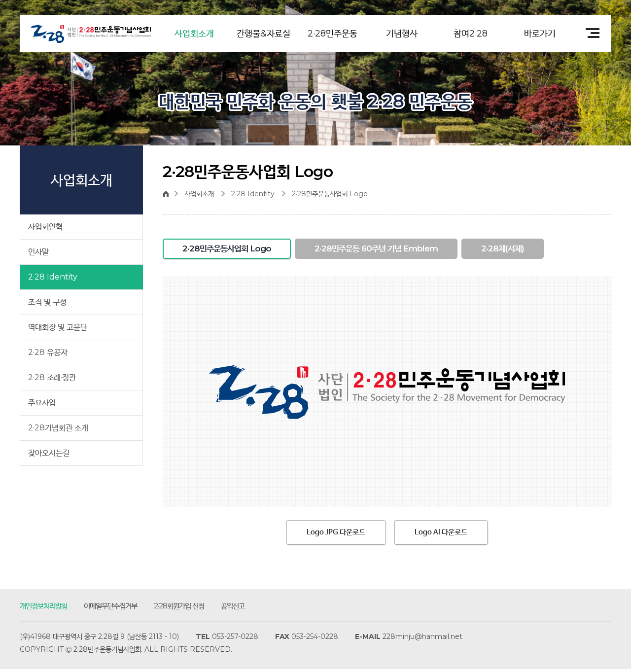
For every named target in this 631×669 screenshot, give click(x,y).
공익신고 (233, 605)
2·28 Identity (52, 277)
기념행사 (402, 33)
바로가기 (540, 33)
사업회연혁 (45, 226)
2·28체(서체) (502, 248)
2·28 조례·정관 (52, 377)
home (169, 194)
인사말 (38, 251)
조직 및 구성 (47, 302)
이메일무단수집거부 (110, 605)
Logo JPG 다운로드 (336, 532)
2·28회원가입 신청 (179, 605)
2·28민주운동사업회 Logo (330, 193)
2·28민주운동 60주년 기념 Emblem (376, 248)
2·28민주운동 (332, 33)
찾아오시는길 (49, 453)
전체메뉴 (589, 33)
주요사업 (42, 402)
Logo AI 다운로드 (441, 532)
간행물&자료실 (263, 33)
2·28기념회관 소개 (58, 427)
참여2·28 (471, 33)
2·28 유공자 (48, 352)
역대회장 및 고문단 (57, 327)
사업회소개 (194, 33)
